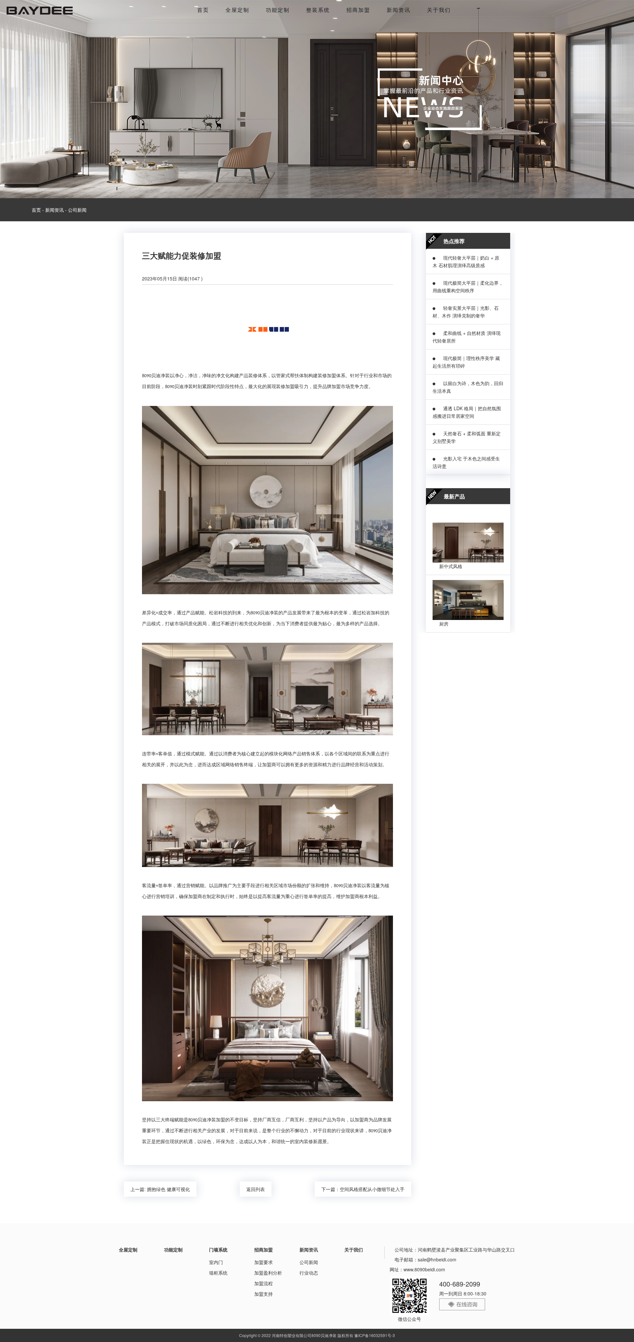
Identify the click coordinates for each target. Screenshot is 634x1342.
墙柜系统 (218, 1272)
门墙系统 (218, 1249)
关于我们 (439, 10)
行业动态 (308, 1272)
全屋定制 (237, 10)
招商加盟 (358, 10)
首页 (203, 10)
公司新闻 (77, 209)
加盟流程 (263, 1283)
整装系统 (318, 10)
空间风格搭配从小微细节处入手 (372, 1189)
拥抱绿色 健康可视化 (168, 1189)
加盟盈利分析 (268, 1272)
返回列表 (255, 1189)
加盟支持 (263, 1293)
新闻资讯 (398, 10)
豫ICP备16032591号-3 (374, 1335)
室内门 (216, 1262)
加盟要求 (263, 1262)
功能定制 (278, 10)
